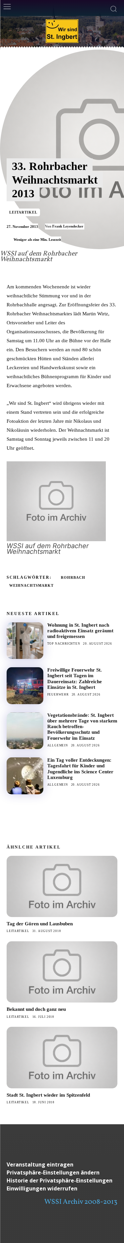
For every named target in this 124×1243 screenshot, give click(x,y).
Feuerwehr (58, 694)
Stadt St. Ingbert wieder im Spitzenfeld (48, 1095)
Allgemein (57, 745)
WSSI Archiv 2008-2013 (80, 1202)
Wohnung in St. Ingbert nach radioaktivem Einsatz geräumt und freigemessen (80, 630)
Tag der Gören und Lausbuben (40, 923)
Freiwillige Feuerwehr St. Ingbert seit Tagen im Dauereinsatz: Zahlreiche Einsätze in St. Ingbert (74, 678)
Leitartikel (23, 212)
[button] (62, 1172)
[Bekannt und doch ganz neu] (62, 972)
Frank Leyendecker (67, 226)
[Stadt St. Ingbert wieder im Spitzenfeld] (62, 1057)
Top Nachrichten (63, 643)
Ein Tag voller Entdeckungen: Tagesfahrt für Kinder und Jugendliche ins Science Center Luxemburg (80, 768)
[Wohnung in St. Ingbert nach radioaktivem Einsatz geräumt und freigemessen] (25, 640)
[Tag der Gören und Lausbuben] (62, 886)
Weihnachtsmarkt (31, 585)
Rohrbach (73, 577)
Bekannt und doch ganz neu (36, 1009)
